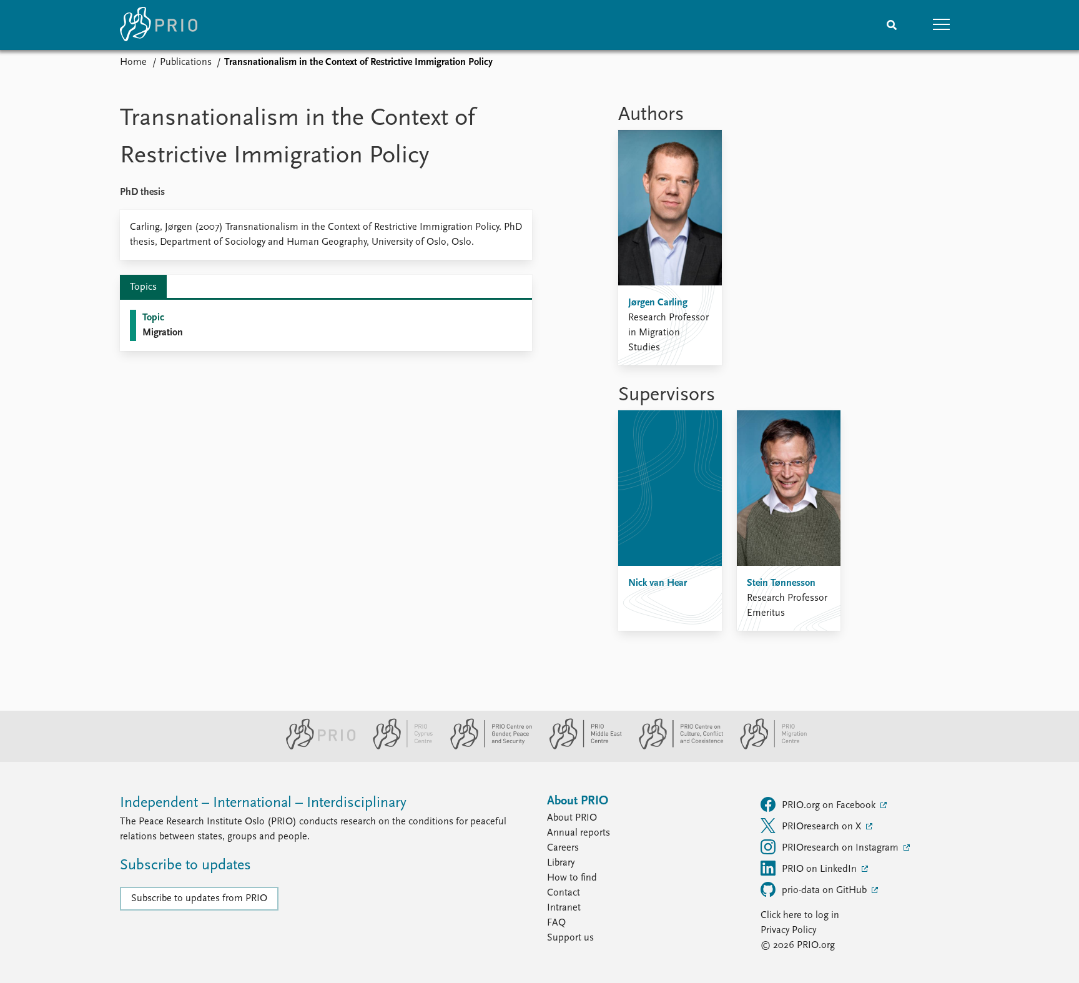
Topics (143, 287)
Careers (563, 848)
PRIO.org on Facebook (830, 806)
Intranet (564, 908)
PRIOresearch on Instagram (841, 848)
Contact (563, 893)
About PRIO (572, 818)
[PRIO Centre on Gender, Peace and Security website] (486, 747)
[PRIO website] (315, 747)
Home (133, 62)
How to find (572, 878)
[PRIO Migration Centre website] (766, 747)
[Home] (158, 25)
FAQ (556, 923)
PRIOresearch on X (823, 827)
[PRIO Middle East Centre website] (580, 747)
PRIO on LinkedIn (820, 869)
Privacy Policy (788, 931)
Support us (570, 938)
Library (560, 863)
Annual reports (578, 833)
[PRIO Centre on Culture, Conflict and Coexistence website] (676, 747)
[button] (942, 25)
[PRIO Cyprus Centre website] (397, 747)
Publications (186, 62)
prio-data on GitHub (825, 891)
